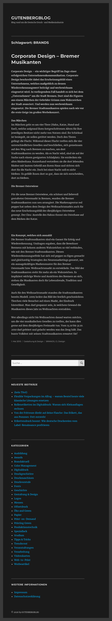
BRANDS (50, 341)
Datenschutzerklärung (27, 596)
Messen (18, 502)
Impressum (20, 592)
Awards (18, 457)
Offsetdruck (21, 506)
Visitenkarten (22, 555)
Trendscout (20, 543)
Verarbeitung (21, 551)
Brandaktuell (21, 461)
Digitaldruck (21, 469)
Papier (17, 514)
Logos (17, 498)
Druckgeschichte (24, 473)
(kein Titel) (20, 392)
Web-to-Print (22, 559)
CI (56, 341)
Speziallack (20, 531)
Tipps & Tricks (22, 539)
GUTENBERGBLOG (31, 17)
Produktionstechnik (25, 527)
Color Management (25, 465)
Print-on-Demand (25, 518)
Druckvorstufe (22, 482)
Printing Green (22, 523)
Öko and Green (22, 510)
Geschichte (20, 490)
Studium (19, 535)
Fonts (17, 486)
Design (61, 341)
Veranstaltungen (24, 547)
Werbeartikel (21, 564)
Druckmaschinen (24, 477)
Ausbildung (20, 453)
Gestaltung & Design (33, 341)
